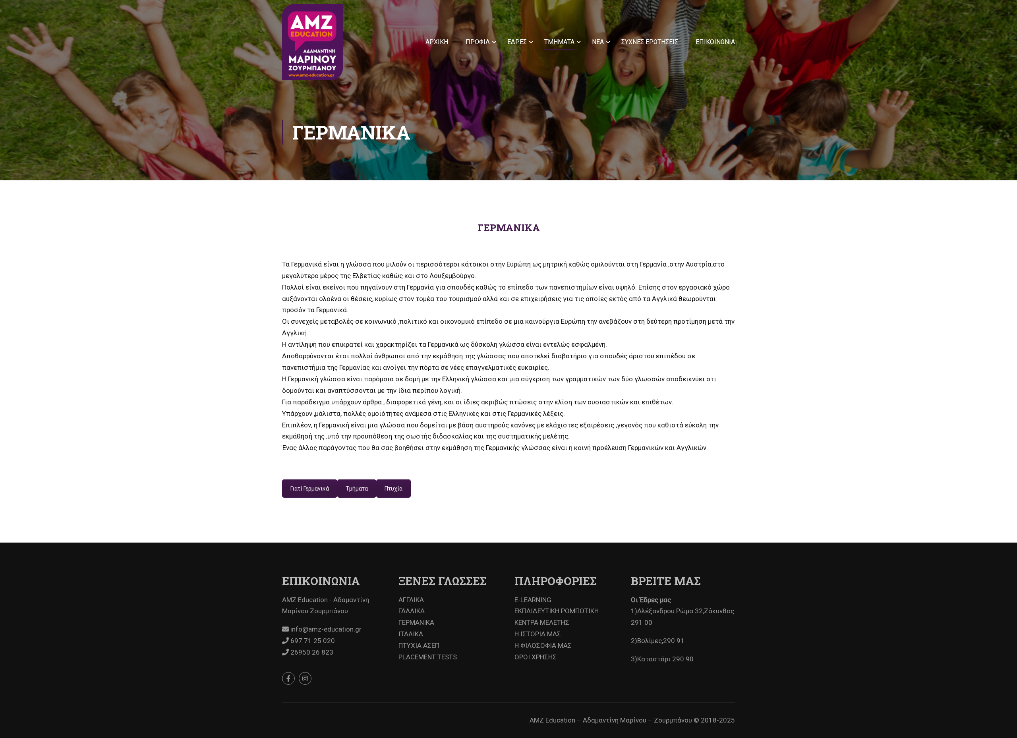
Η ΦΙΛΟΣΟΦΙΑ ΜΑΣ (543, 645)
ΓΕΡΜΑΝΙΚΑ (416, 622)
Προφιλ (478, 42)
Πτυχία (393, 488)
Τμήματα (357, 488)
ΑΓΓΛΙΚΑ (411, 600)
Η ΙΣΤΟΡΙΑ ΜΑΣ (537, 634)
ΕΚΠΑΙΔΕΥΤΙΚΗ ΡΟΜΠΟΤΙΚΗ (556, 611)
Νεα (598, 42)
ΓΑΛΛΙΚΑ (411, 611)
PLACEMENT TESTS (427, 657)
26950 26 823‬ (311, 652)
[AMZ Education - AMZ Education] (312, 42)
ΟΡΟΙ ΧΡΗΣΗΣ (535, 657)
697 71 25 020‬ (312, 641)
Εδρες (517, 42)
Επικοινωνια (715, 42)
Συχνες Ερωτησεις (649, 42)
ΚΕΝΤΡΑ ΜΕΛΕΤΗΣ (541, 622)
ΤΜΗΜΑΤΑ (559, 42)
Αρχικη (436, 42)
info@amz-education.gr (325, 629)
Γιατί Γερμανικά (309, 488)
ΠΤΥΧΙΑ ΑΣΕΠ (418, 645)
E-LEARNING (532, 600)
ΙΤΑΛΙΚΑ (410, 634)
